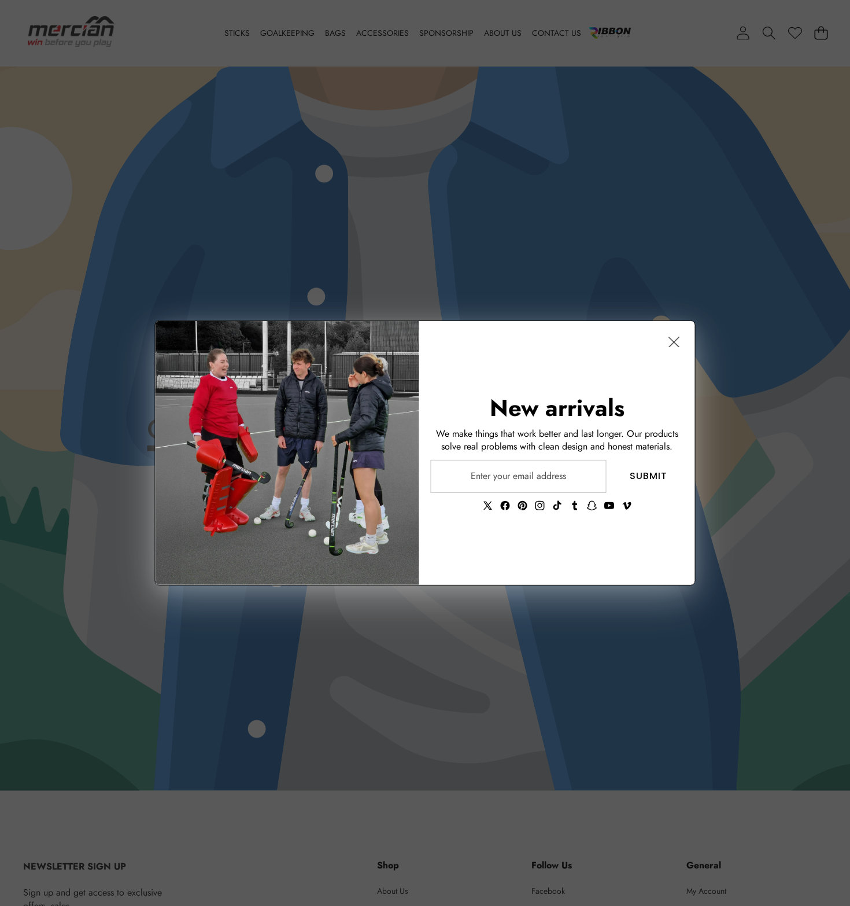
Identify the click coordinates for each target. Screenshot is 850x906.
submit (648, 476)
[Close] (674, 342)
